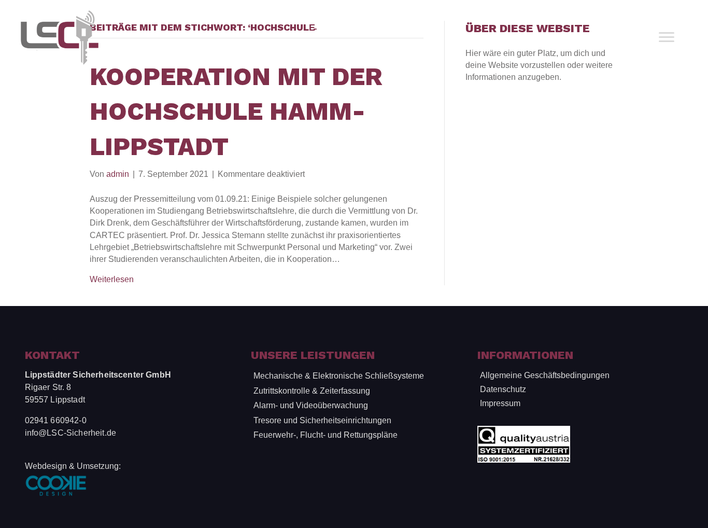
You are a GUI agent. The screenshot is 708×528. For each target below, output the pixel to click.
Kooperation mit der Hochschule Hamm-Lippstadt (236, 111)
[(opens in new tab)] (56, 485)
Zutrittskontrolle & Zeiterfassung (311, 390)
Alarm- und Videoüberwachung (310, 405)
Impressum (500, 403)
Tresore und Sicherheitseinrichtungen (322, 420)
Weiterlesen (112, 279)
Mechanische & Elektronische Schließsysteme (338, 375)
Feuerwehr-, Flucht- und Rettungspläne (325, 434)
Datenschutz (503, 389)
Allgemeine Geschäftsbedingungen (545, 375)
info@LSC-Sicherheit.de (71, 432)
